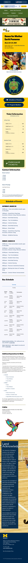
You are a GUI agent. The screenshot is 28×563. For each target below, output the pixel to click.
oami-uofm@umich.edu (7, 548)
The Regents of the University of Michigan (14, 558)
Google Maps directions (19, 45)
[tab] (14, 284)
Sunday (14, 287)
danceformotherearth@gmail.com (15, 195)
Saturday (14, 284)
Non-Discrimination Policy (8, 551)
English (20, 2)
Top (26, 561)
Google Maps (12, 342)
